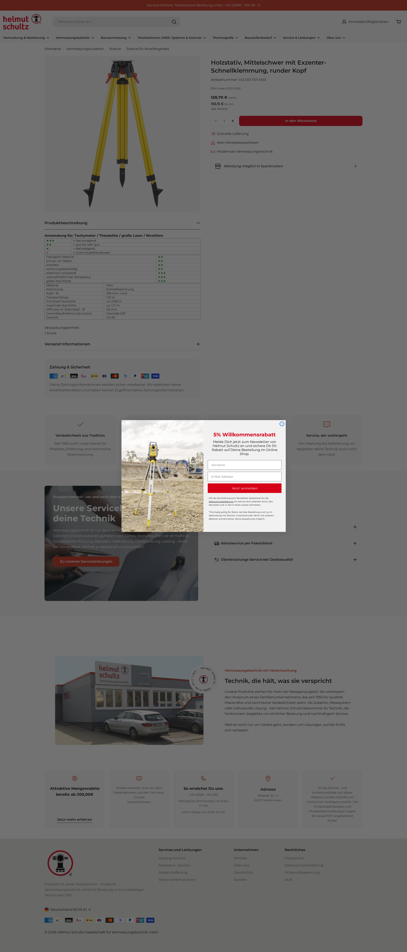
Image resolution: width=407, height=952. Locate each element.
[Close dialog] (282, 424)
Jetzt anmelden (245, 488)
